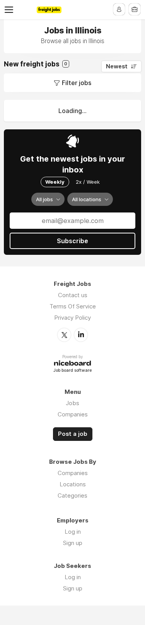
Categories (72, 495)
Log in (73, 531)
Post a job (72, 433)
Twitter (64, 334)
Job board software (72, 371)
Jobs (72, 403)
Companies (73, 414)
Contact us (72, 295)
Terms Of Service (72, 306)
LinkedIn (80, 334)
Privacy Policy (72, 317)
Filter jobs (76, 83)
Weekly (55, 182)
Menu (10, 10)
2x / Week (88, 182)
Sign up (72, 543)
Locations (73, 484)
